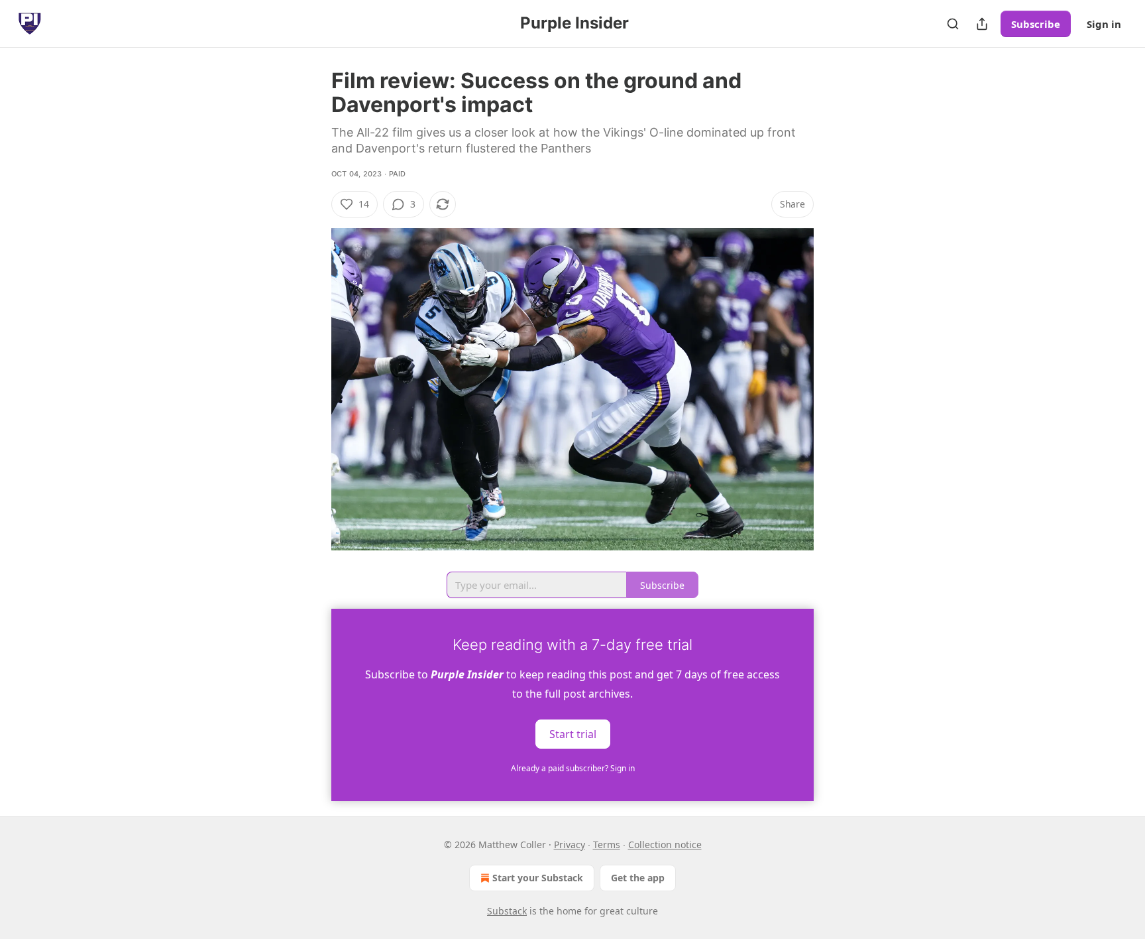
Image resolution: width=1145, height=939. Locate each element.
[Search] (953, 24)
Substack (507, 911)
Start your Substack (537, 877)
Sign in (1104, 24)
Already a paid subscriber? (573, 768)
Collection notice (665, 844)
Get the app (638, 877)
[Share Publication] (982, 24)
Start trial (572, 733)
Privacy (569, 844)
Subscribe (1035, 24)
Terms (606, 844)
